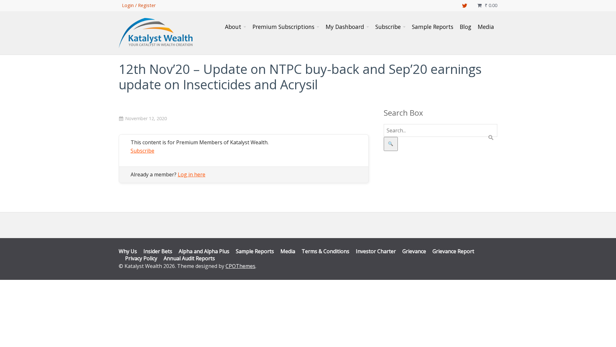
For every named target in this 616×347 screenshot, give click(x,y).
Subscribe (142, 150)
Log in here (191, 174)
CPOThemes (240, 266)
